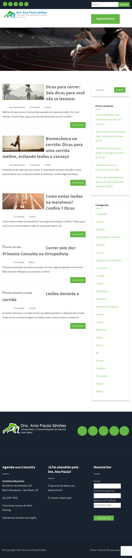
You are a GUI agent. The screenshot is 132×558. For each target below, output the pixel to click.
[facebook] (5, 4)
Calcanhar (101, 214)
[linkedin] (21, 4)
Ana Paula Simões (17, 107)
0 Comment (34, 107)
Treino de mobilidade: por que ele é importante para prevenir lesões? (109, 182)
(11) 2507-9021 (10, 498)
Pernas (100, 360)
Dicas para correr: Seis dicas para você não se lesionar (65, 93)
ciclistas (100, 245)
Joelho (100, 314)
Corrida (47, 107)
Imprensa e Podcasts (107, 306)
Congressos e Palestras (108, 260)
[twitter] (16, 4)
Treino (99, 383)
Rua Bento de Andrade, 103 (17, 485)
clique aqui (65, 498)
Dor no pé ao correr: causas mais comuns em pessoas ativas (110, 136)
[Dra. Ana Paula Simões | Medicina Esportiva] (25, 14)
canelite (100, 229)
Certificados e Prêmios (108, 237)
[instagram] (10, 4)
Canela (100, 221)
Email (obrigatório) (104, 490)
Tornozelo (101, 376)
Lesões (100, 322)
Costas (99, 283)
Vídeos (32, 262)
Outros (100, 345)
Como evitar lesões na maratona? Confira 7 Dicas (64, 202)
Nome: (97, 481)
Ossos (99, 337)
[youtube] (26, 4)
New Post (101, 329)
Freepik (101, 550)
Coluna (100, 252)
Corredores (102, 268)
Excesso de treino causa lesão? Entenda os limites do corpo (109, 153)
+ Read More (78, 125)
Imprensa (101, 299)
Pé (97, 353)
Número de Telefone (105, 500)
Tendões (100, 368)
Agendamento (105, 19)
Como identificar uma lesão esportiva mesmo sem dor (108, 119)
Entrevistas (102, 291)
